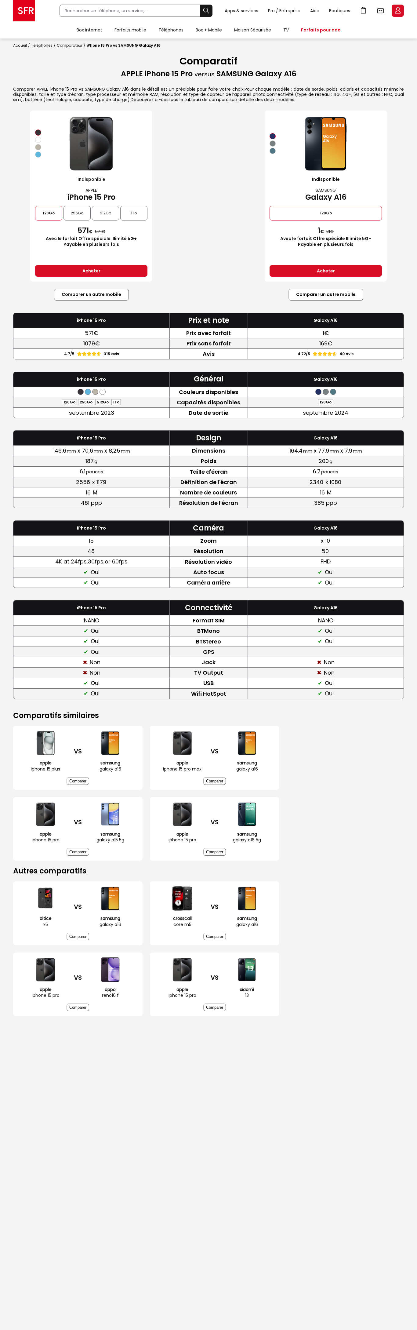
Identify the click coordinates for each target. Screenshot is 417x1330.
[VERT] (273, 151)
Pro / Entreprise (284, 11)
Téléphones (170, 30)
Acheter (91, 271)
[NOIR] (38, 132)
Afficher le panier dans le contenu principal (363, 11)
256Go (77, 213)
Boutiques (339, 11)
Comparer (77, 781)
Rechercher (206, 11)
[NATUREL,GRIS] (38, 147)
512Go (105, 213)
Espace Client (397, 10)
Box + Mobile (209, 30)
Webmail (380, 11)
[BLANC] (38, 140)
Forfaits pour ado (321, 30)
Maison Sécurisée (252, 30)
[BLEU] (38, 154)
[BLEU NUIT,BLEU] (273, 136)
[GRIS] (273, 143)
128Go (49, 213)
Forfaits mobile (130, 30)
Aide (314, 11)
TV (286, 30)
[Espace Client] (397, 11)
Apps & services (241, 11)
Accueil (20, 45)
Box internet (89, 30)
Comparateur (69, 45)
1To (134, 213)
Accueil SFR (24, 10)
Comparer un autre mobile (91, 294)
